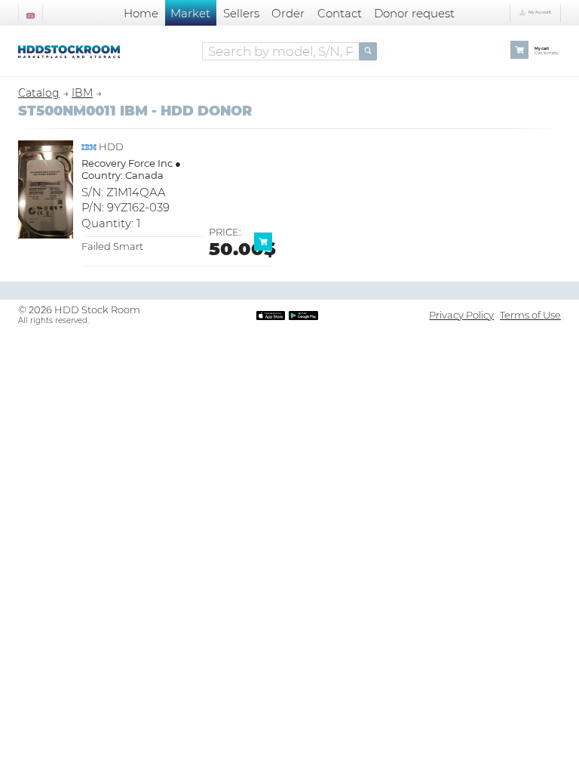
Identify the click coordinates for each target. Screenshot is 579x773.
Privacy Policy (461, 315)
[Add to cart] (266, 247)
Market (190, 13)
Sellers (241, 13)
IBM (82, 93)
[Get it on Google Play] (303, 315)
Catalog (39, 93)
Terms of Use (530, 315)
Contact (339, 13)
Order (288, 13)
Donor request (414, 13)
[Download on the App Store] (270, 315)
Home (141, 13)
